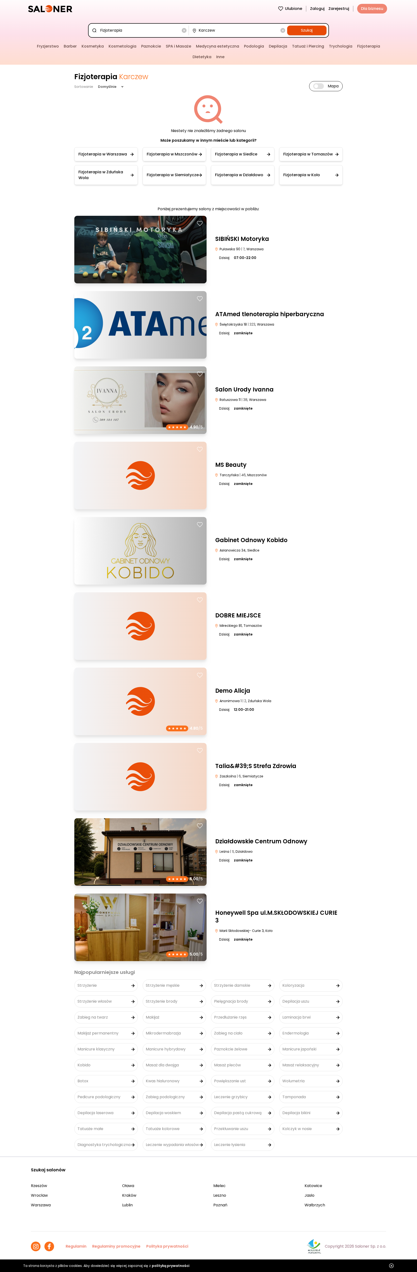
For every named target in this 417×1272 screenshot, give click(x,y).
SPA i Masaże (178, 46)
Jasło (309, 1195)
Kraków (129, 1195)
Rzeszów (39, 1185)
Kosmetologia (122, 46)
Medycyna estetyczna (217, 46)
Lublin (127, 1205)
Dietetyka (202, 57)
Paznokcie (151, 46)
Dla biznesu (372, 8)
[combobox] (139, 30)
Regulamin (76, 1246)
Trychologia (340, 46)
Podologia (254, 46)
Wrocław (39, 1195)
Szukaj (307, 30)
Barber (70, 46)
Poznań (220, 1205)
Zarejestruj (338, 8)
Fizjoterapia (368, 46)
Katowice (313, 1185)
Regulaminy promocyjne (116, 1246)
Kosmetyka (93, 46)
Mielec (219, 1185)
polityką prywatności (170, 1265)
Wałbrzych (315, 1205)
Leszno (219, 1195)
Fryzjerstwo (48, 46)
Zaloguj (317, 8)
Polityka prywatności (167, 1246)
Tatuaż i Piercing (308, 46)
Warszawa (41, 1205)
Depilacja (278, 46)
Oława (128, 1185)
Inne (220, 57)
